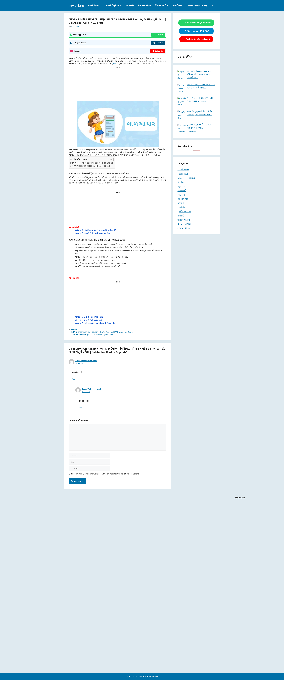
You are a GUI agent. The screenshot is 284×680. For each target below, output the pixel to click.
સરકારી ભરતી (177, 5)
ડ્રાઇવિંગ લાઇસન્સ (184, 211)
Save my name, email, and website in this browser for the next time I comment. (105, 473)
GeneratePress (154, 676)
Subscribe (159, 51)
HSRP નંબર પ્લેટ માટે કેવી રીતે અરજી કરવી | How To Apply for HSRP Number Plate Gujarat (102, 332)
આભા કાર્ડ (181, 194)
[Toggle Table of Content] (110, 159)
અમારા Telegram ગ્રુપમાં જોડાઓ (197, 31)
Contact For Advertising (197, 5)
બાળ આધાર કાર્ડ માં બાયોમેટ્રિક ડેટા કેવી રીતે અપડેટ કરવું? (91, 166)
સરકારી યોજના (93, 5)
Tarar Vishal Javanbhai (86, 360)
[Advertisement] (117, 84)
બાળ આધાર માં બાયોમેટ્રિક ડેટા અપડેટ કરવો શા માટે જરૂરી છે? (92, 163)
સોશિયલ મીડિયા (184, 228)
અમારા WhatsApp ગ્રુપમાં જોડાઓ (198, 23)
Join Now (159, 34)
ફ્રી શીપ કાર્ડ (182, 182)
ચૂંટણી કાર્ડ (181, 203)
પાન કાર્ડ (181, 215)
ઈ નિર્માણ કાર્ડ (183, 199)
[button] (212, 5)
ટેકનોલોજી (181, 207)
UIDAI (115, 64)
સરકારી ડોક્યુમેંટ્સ (112, 5)
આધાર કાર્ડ (74, 329)
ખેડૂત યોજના (182, 186)
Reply (74, 379)
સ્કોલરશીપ (130, 5)
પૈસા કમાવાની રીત (144, 5)
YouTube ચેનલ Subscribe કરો (198, 39)
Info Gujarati (77, 5)
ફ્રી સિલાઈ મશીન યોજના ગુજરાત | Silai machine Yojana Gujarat (92, 334)
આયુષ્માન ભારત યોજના (186, 178)
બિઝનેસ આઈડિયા (161, 5)
